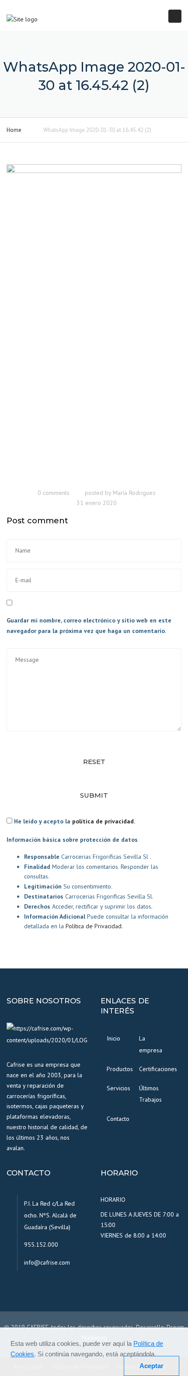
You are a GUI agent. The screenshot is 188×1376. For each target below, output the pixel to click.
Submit (94, 795)
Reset (94, 761)
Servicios (118, 1088)
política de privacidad (103, 821)
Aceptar (151, 1365)
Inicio (113, 1038)
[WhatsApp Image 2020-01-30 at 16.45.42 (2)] (94, 323)
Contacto (118, 1119)
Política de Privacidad (94, 926)
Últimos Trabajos (150, 1094)
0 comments (54, 493)
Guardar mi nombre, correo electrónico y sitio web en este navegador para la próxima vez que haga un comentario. (89, 625)
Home (14, 130)
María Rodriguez (134, 493)
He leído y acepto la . (73, 821)
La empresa (150, 1044)
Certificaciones (152, 1069)
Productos (120, 1069)
